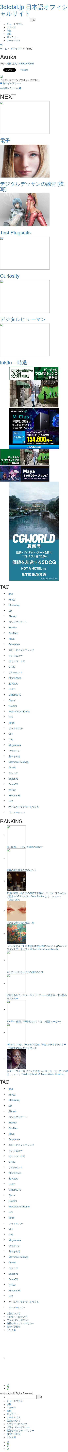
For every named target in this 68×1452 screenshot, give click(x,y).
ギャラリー (12, 37)
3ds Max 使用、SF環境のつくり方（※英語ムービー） (34, 1021)
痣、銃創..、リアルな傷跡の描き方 (25, 846)
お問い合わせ (13, 1326)
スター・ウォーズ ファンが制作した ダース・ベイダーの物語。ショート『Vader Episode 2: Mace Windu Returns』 (37, 1072)
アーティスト (13, 40)
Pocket (24, 69)
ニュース (11, 27)
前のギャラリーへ (11, 83)
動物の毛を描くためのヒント (22, 869)
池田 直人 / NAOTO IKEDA (20, 63)
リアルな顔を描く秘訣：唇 (20, 922)
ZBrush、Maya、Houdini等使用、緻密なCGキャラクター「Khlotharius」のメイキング (36, 1046)
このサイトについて (17, 1316)
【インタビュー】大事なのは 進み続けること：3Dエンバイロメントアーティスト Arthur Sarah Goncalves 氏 (37, 947)
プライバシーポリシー (18, 1320)
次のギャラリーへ (9, 88)
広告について (13, 1313)
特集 (9, 30)
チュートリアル (15, 24)
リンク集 (11, 1329)
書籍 (9, 33)
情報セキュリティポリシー (20, 1323)
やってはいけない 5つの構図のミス (25, 972)
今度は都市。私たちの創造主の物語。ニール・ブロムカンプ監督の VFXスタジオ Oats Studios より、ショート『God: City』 (37, 896)
